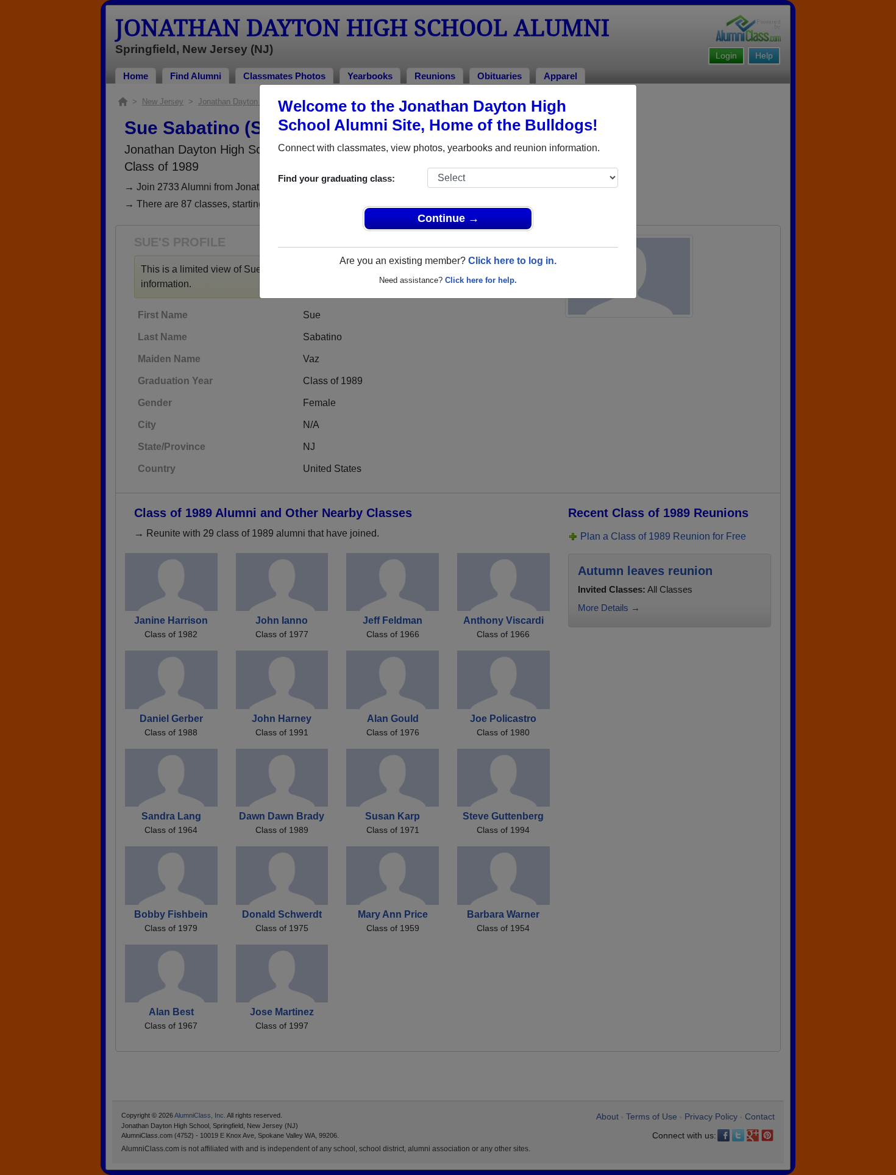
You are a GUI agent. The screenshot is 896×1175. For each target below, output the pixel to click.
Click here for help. (481, 280)
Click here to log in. (512, 260)
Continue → (448, 218)
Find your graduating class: (336, 178)
